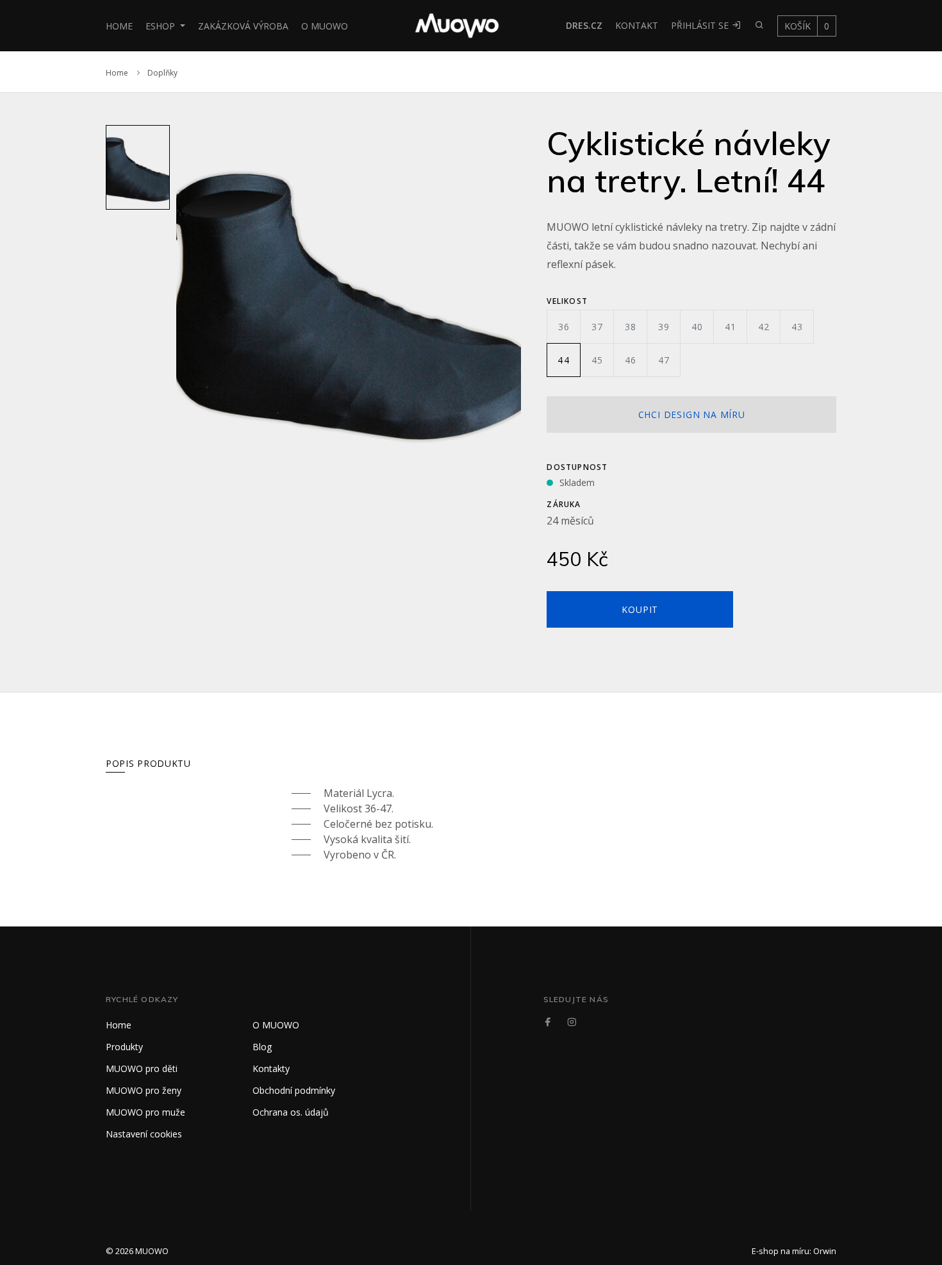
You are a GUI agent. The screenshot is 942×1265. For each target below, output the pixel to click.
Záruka (564, 504)
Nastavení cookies (144, 1134)
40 (697, 327)
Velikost (567, 301)
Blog (262, 1047)
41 (730, 327)
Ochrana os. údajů (290, 1112)
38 (630, 327)
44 (564, 360)
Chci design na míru (691, 414)
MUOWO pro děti (142, 1068)
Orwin (824, 1251)
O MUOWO (324, 26)
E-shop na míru (780, 1251)
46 (630, 360)
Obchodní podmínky (293, 1090)
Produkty (124, 1047)
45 (597, 360)
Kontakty (271, 1068)
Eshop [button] (161, 26)
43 (797, 327)
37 (597, 327)
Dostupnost (577, 467)
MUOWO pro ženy (143, 1090)
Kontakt (636, 25)
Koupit (640, 609)
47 (664, 360)
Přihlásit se (701, 25)
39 (664, 327)
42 (764, 327)
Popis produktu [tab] (148, 763)
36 (564, 327)
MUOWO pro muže (145, 1112)
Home (119, 26)
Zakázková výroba (243, 26)
